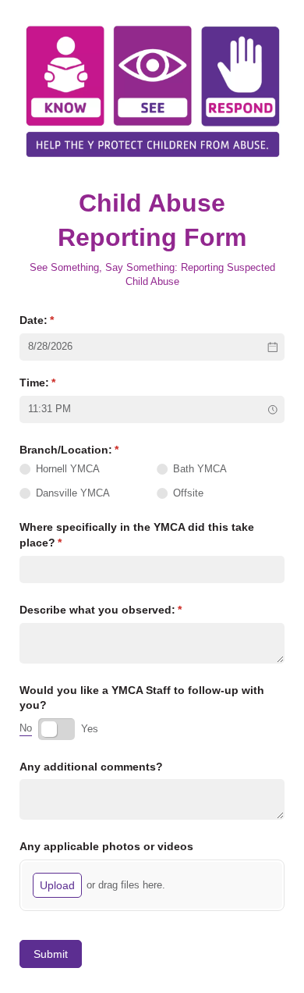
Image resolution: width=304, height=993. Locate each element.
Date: (59, 320)
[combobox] (152, 409)
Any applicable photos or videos (106, 846)
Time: (60, 382)
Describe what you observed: (123, 609)
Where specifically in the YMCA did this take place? (136, 535)
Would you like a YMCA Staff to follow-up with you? (141, 698)
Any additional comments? (91, 766)
